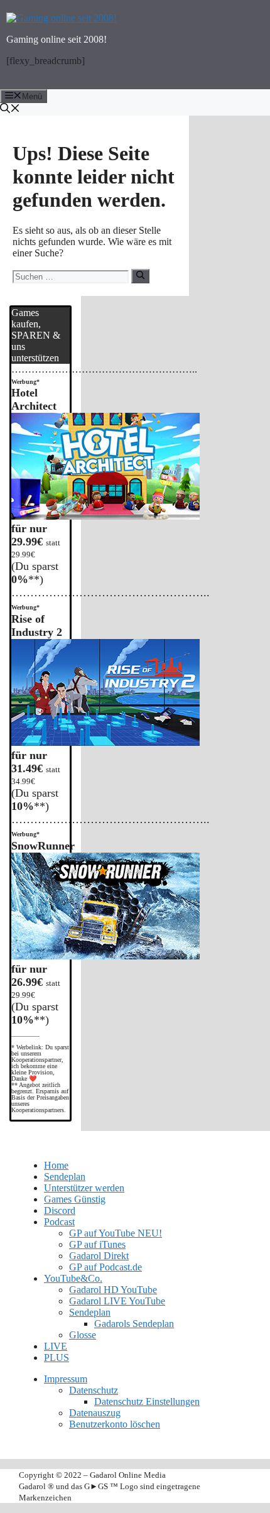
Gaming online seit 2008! (56, 39)
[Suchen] (140, 276)
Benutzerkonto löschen (114, 1424)
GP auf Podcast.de (105, 1267)
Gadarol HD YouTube (113, 1289)
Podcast (59, 1221)
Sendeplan (64, 1176)
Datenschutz (93, 1390)
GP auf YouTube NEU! (115, 1233)
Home (56, 1165)
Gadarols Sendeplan (134, 1323)
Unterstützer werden (84, 1188)
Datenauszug (95, 1412)
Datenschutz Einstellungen (147, 1401)
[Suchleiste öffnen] (135, 109)
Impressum (65, 1379)
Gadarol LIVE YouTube (117, 1301)
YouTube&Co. (73, 1278)
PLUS (56, 1357)
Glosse (82, 1335)
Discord (59, 1210)
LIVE (55, 1346)
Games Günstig (74, 1199)
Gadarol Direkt (99, 1255)
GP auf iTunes (97, 1244)
